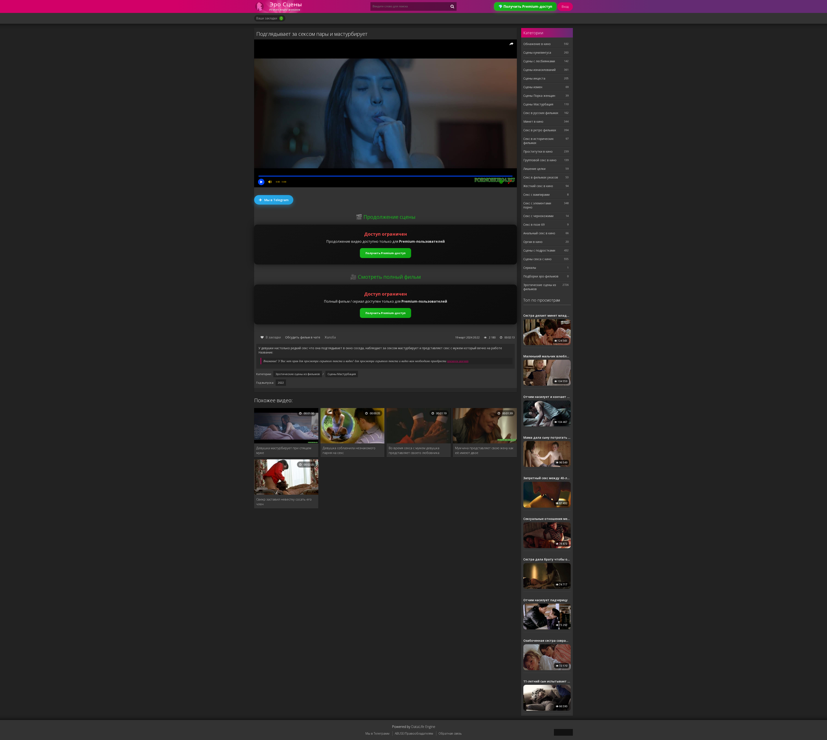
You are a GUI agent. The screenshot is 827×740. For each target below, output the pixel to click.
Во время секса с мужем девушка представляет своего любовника (414, 450)
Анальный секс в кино (539, 233)
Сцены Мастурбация (342, 374)
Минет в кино (533, 121)
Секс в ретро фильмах (539, 130)
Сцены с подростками (539, 250)
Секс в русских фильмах (540, 113)
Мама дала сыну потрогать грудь (547, 438)
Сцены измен (532, 87)
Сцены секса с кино (537, 259)
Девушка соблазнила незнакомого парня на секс (349, 450)
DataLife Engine (423, 726)
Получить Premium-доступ (385, 253)
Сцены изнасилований (539, 70)
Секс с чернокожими (538, 216)
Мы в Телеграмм (377, 733)
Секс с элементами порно (537, 205)
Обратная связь (450, 733)
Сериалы (529, 268)
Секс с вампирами (536, 194)
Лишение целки (534, 169)
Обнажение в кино (537, 44)
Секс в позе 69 (534, 224)
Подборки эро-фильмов (540, 276)
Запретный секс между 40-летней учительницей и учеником (547, 478)
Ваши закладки (269, 18)
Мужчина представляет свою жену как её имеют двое (484, 450)
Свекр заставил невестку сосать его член (284, 501)
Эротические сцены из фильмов (297, 374)
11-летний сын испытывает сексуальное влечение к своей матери (547, 681)
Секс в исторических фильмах (538, 141)
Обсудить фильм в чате (302, 337)
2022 (281, 383)
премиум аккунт (457, 361)
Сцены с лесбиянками (539, 61)
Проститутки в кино (538, 151)
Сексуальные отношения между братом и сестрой (547, 519)
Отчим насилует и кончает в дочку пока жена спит (547, 397)
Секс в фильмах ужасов (540, 177)
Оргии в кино (533, 242)
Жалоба (330, 337)
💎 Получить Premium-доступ (525, 6)
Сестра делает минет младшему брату (547, 316)
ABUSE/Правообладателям (414, 733)
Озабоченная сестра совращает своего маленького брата (547, 641)
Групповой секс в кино (540, 160)
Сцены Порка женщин (539, 96)
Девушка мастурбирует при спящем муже (283, 450)
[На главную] (280, 6)
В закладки (273, 337)
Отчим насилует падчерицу (545, 600)
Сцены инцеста (534, 78)
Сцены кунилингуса (537, 52)
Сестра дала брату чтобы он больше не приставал (547, 559)
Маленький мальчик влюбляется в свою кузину (547, 356)
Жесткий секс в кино (538, 186)
